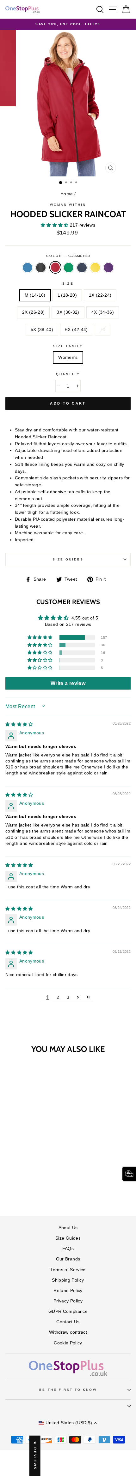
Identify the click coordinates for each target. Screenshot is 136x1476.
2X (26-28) (33, 312)
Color (68, 256)
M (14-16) (35, 295)
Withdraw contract (68, 1332)
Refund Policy (67, 1290)
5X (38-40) (42, 329)
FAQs (68, 1248)
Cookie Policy (68, 1343)
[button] (55, 225)
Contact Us (67, 1321)
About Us (68, 1227)
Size (67, 283)
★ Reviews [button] (35, 1455)
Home (66, 194)
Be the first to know (67, 1389)
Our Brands (68, 1259)
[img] (19, 724)
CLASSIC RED (55, 267)
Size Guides (68, 559)
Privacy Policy (68, 1301)
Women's (67, 357)
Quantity (68, 374)
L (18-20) (67, 295)
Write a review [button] (68, 683)
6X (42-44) (76, 329)
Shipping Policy (68, 1280)
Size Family (68, 346)
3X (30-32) (68, 312)
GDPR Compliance (68, 1311)
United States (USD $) (69, 1422)
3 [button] (68, 997)
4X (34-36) (102, 312)
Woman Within (68, 204)
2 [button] (58, 997)
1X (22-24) (100, 295)
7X (103, 329)
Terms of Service (67, 1269)
